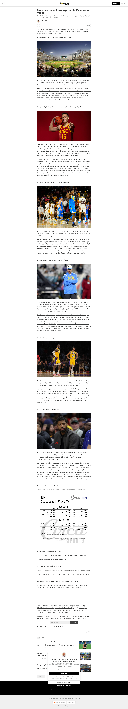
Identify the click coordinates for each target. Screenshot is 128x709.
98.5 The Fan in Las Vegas (66, 608)
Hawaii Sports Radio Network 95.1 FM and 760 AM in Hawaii (62, 609)
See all (40, 676)
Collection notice (76, 698)
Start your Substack (60, 702)
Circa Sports (54, 490)
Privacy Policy (75, 678)
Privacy (65, 698)
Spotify (41, 612)
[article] (64, 645)
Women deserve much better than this (50, 642)
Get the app (71, 702)
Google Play (56, 612)
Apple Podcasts (48, 612)
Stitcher (65, 612)
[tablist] (41, 637)
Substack (56, 706)
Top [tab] (39, 637)
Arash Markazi (44, 20)
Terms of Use (71, 676)
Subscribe (116, 3)
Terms (69, 698)
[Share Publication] (109, 3)
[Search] (106, 3)
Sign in (123, 3)
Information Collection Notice (63, 678)
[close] (78, 653)
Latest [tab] (42, 637)
